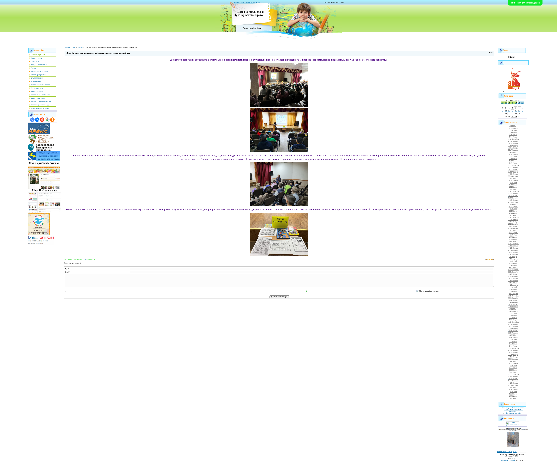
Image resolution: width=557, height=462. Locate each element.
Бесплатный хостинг (504, 452)
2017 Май (513, 156)
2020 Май (513, 235)
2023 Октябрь (513, 324)
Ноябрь (80, 47)
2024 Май (513, 339)
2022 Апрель (513, 285)
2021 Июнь (513, 263)
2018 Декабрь (513, 198)
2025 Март (513, 361)
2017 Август (513, 163)
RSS (257, 2)
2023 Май (513, 313)
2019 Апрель (513, 206)
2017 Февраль (513, 150)
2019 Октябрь (513, 220)
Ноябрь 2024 (512, 100)
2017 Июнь (513, 159)
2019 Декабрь (513, 224)
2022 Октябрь (513, 298)
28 (512, 116)
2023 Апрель (513, 311)
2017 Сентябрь (513, 165)
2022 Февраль (513, 281)
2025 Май (513, 365)
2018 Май (513, 183)
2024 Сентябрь (513, 348)
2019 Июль (513, 213)
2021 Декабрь (513, 276)
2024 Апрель (513, 337)
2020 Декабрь (513, 250)
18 (502, 113)
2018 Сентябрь (513, 191)
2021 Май (513, 261)
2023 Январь (513, 304)
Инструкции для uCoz (513, 413)
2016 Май (513, 130)
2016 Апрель (513, 128)
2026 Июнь (513, 394)
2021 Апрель (513, 259)
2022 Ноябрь (513, 300)
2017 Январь (513, 148)
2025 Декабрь (513, 381)
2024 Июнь (513, 342)
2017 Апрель (513, 154)
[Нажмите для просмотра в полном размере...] (279, 106)
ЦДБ (84, 259)
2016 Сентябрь (513, 139)
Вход (253, 2)
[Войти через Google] (47, 119)
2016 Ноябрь (513, 143)
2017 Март (513, 152)
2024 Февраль (513, 333)
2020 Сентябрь (513, 244)
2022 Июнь (513, 289)
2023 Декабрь (513, 328)
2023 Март (513, 309)
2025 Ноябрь (513, 379)
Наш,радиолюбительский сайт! (513, 408)
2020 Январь (513, 226)
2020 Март (513, 230)
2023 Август (513, 320)
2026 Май (513, 392)
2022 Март (513, 283)
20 (509, 113)
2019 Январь (513, 200)
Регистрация (245, 2)
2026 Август (513, 398)
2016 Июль (513, 135)
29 (516, 116)
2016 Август (513, 137)
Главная (236, 2)
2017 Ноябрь (513, 169)
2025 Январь (513, 357)
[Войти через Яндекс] (42, 119)
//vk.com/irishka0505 (507, 460)
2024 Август (513, 346)
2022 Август (513, 294)
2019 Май (513, 209)
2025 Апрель (513, 363)
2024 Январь (513, 331)
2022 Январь (513, 278)
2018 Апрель (513, 180)
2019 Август (513, 215)
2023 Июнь (513, 315)
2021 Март (513, 257)
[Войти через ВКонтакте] (37, 119)
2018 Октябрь (513, 193)
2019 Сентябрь (513, 217)
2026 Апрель (513, 389)
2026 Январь (513, 383)
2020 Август (513, 241)
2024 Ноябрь (513, 352)
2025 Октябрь (513, 376)
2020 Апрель (513, 233)
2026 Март (513, 387)
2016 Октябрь (513, 141)
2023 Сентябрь (513, 322)
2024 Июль (513, 344)
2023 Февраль (513, 307)
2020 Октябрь (513, 246)
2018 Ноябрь (513, 196)
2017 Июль (513, 161)
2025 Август (513, 372)
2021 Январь (513, 252)
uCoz (515, 452)
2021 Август (513, 267)
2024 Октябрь (513, 350)
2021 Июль (513, 265)
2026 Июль (513, 396)
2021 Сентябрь (513, 270)
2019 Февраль (513, 202)
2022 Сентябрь (513, 296)
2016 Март (513, 126)
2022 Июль (513, 291)
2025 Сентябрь (513, 374)
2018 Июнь (513, 185)
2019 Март (513, 204)
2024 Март (513, 335)
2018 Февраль (513, 176)
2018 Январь (513, 174)
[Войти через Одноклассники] (52, 119)
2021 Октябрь (513, 272)
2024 (73, 47)
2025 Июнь (513, 368)
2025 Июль (513, 370)
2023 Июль (513, 318)
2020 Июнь (513, 237)
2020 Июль (513, 239)
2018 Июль (513, 187)
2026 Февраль (513, 385)
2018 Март (513, 178)
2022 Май (513, 287)
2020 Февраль (513, 228)
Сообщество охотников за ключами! (513, 410)
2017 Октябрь (513, 167)
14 (512, 111)
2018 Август (513, 189)
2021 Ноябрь (513, 274)
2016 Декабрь (513, 145)
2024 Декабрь (513, 355)
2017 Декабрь (513, 172)
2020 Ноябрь (513, 248)
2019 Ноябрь (513, 222)
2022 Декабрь (513, 302)
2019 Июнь (513, 211)
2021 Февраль (513, 254)
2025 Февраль (513, 359)
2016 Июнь (513, 132)
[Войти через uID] (32, 119)
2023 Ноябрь (513, 326)
